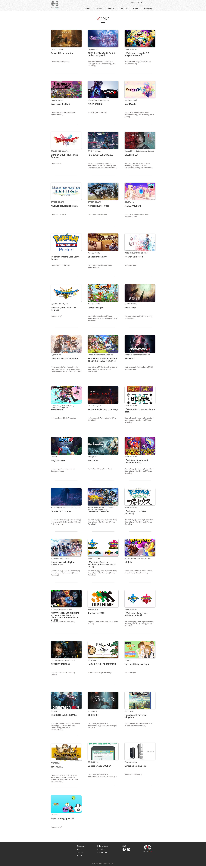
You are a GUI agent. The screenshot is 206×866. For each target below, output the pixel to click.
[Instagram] (128, 849)
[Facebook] (124, 849)
